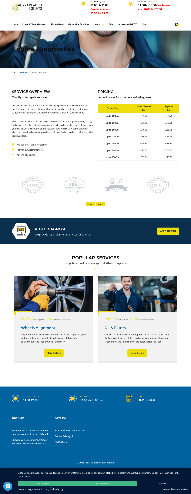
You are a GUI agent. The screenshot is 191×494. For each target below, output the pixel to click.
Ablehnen (43, 483)
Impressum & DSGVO (127, 24)
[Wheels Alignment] (53, 294)
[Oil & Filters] (137, 294)
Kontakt (97, 24)
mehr (162, 483)
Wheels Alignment (38, 328)
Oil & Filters (115, 328)
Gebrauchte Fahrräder (78, 24)
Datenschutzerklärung (180, 489)
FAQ (110, 24)
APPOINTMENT (168, 231)
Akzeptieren (103, 483)
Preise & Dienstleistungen (34, 24)
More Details (54, 353)
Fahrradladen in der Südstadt (100, 462)
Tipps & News (57, 24)
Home (15, 24)
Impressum (167, 489)
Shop (144, 24)
